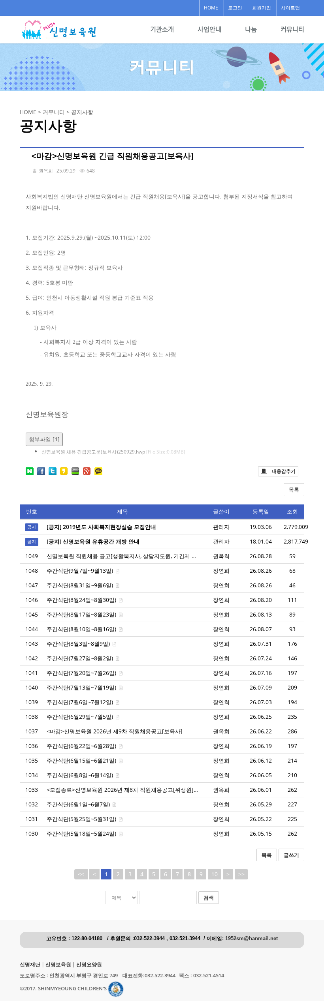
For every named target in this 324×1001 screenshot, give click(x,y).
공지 (31, 527)
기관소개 (162, 29)
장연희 (221, 570)
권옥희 (221, 556)
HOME (211, 7)
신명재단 (30, 964)
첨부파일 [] (44, 439)
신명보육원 (58, 964)
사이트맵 (290, 7)
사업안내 (209, 29)
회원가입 (261, 7)
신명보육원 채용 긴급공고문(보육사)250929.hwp (113, 451)
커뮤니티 (292, 29)
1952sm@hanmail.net (251, 938)
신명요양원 (89, 964)
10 (214, 874)
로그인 (235, 7)
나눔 (251, 29)
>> (241, 874)
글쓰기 (291, 855)
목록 (294, 489)
